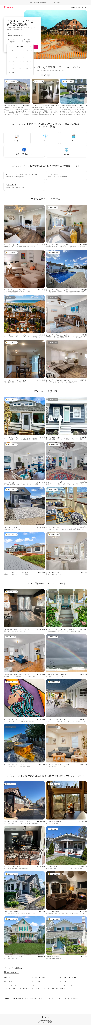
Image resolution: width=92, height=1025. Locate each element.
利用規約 (49, 1022)
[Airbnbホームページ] (8, 7)
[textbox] (14, 42)
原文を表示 (57, 2)
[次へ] (48, 75)
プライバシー (42, 1022)
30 (9, 72)
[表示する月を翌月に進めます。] (30, 46)
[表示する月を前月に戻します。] (9, 46)
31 (13, 72)
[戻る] (42, 75)
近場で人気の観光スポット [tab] (11, 972)
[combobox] (22, 35)
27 (23, 68)
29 (30, 68)
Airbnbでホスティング (78, 7)
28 (27, 68)
